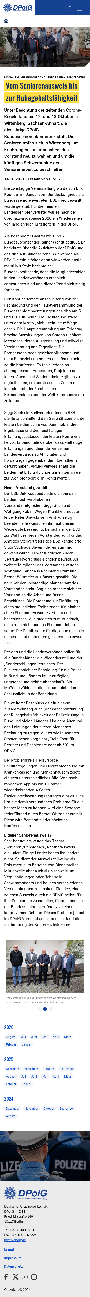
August (10, 1037)
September (67, 1068)
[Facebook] (6, 1276)
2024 (8, 1098)
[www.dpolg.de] (6, 21)
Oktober (49, 1068)
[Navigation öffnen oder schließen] (80, 8)
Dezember (12, 1068)
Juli (23, 1037)
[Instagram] (32, 1276)
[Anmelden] (68, 7)
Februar (11, 1044)
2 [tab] (45, 1009)
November (31, 1068)
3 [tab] (51, 1009)
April (56, 1037)
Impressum (12, 1258)
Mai (44, 1037)
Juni (34, 1037)
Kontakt (10, 1250)
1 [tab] (39, 1009)
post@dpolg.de (15, 1240)
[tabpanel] (45, 973)
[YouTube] (23, 1276)
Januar (26, 1044)
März (67, 1037)
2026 (8, 1027)
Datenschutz (13, 1267)
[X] (13, 1276)
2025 (8, 1059)
